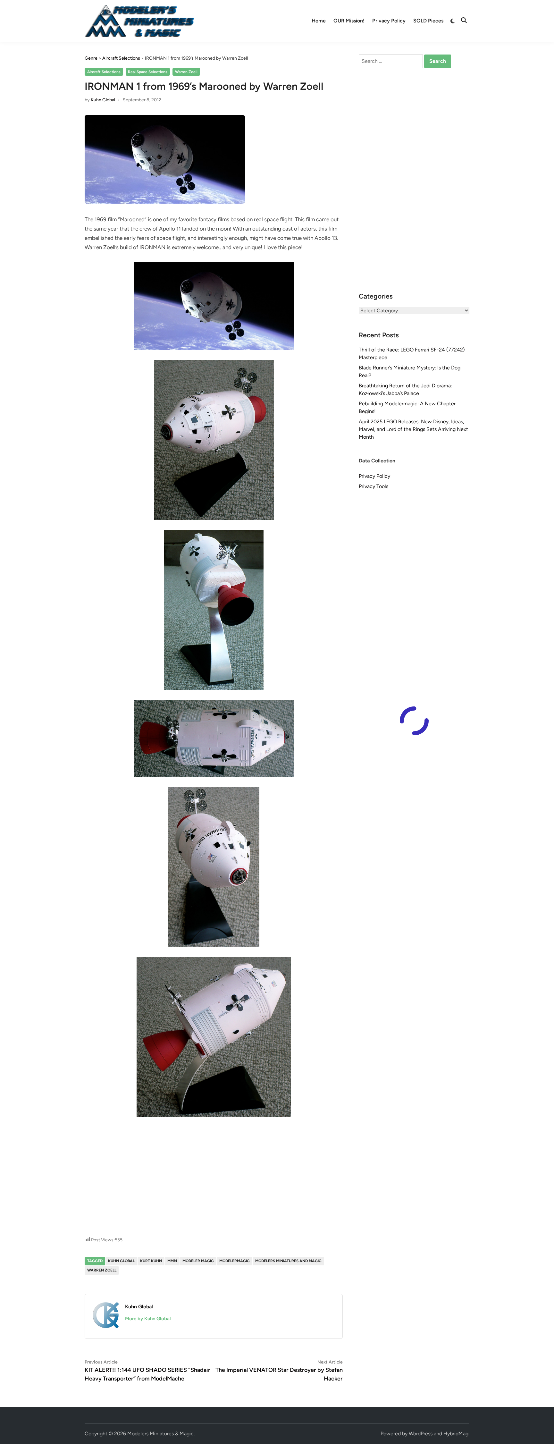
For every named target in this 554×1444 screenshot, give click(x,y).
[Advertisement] (214, 1145)
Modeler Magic (198, 1261)
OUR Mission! (349, 21)
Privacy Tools (373, 486)
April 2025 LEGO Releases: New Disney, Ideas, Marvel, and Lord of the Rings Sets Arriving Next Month (413, 429)
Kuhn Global (103, 100)
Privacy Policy (389, 21)
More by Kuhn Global (148, 1319)
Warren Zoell (186, 72)
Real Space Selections (147, 72)
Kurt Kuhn (151, 1261)
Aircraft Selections (104, 72)
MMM (172, 1261)
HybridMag (455, 1434)
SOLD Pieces (428, 21)
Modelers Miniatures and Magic (288, 1261)
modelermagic (234, 1261)
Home (319, 21)
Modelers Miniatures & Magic (160, 1434)
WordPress (420, 1434)
